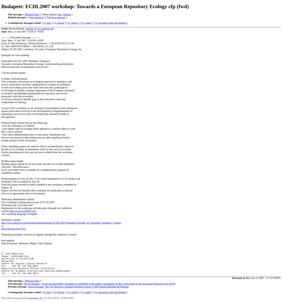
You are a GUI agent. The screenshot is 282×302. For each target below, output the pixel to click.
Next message (36, 17)
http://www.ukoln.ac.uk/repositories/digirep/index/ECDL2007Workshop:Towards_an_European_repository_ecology (61, 222)
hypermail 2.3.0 (36, 298)
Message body (32, 14)
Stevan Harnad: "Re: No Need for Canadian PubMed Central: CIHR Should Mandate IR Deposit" (78, 286)
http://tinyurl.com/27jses (13, 228)
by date (47, 23)
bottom (66, 14)
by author (87, 23)
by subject (73, 23)
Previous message (56, 17)
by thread (59, 23)
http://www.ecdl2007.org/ (23, 211)
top (60, 14)
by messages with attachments (110, 23)
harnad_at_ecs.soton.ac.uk (39, 28)
